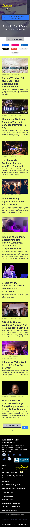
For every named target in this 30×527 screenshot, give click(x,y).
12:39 (19, 279)
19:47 (19, 194)
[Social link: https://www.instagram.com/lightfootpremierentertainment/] (15, 455)
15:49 (19, 74)
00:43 (19, 318)
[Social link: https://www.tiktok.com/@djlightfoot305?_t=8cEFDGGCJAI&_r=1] (5, 459)
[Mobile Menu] (28, 6)
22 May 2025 (14, 115)
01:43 (19, 233)
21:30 (19, 156)
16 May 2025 (14, 279)
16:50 (19, 115)
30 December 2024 (7, 358)
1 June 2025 (14, 74)
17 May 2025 (14, 194)
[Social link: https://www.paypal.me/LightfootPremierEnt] (4, 455)
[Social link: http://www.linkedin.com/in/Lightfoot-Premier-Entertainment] (20, 455)
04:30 (14, 358)
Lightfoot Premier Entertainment (10, 356)
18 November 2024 (15, 396)
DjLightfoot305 (6, 74)
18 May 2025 (14, 156)
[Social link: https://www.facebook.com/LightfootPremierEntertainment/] (9, 455)
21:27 (23, 396)
